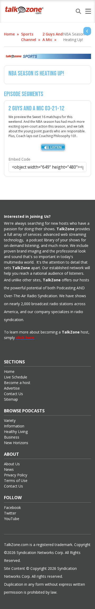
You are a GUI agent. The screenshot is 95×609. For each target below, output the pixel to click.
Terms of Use (15, 480)
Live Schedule (15, 377)
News (9, 469)
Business (11, 437)
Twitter (10, 513)
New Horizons (16, 442)
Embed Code (19, 159)
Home (9, 34)
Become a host (17, 382)
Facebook (12, 507)
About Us (12, 463)
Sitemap (11, 399)
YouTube (11, 518)
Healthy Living (16, 431)
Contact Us (13, 393)
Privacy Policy (15, 474)
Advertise (12, 388)
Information (14, 425)
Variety (10, 420)
